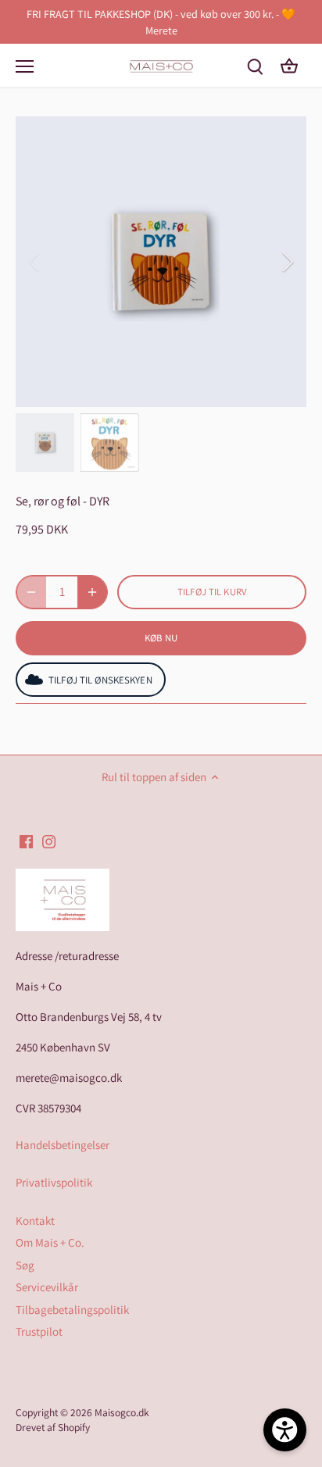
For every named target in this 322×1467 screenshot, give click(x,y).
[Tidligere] (35, 261)
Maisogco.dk (122, 1412)
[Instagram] (48, 840)
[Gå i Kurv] (289, 65)
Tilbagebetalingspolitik (72, 1309)
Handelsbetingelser (62, 1144)
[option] (161, 261)
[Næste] (286, 261)
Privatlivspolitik (54, 1182)
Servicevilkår (47, 1287)
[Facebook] (26, 840)
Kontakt (35, 1220)
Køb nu (161, 637)
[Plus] (92, 592)
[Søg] (255, 65)
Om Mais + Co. (50, 1242)
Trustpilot (39, 1331)
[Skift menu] (25, 66)
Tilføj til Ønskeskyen (100, 680)
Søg (25, 1265)
